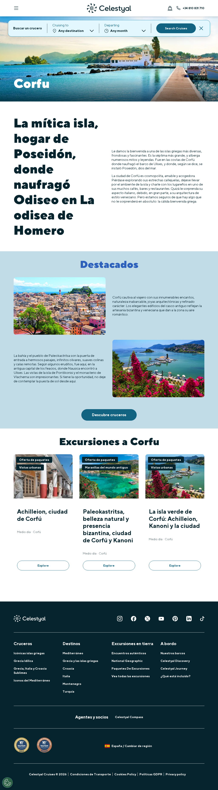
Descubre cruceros (109, 415)
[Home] (109, 8)
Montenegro (72, 684)
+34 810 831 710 (193, 8)
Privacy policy (176, 774)
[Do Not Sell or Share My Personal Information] (7, 782)
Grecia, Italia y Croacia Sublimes (30, 670)
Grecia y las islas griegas (80, 661)
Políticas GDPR (150, 774)
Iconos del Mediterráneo (32, 680)
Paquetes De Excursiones (130, 668)
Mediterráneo (73, 653)
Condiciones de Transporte (90, 774)
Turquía (68, 691)
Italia (66, 676)
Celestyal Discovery (175, 661)
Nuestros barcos (173, 653)
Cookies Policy (125, 774)
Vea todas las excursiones (131, 676)
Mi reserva (169, 8)
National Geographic (127, 661)
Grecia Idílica (23, 661)
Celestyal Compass (129, 717)
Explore (43, 565)
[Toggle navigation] (16, 8)
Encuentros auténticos (129, 653)
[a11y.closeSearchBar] (201, 28)
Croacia (68, 668)
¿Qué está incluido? (176, 676)
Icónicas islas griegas (29, 653)
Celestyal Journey (174, 668)
